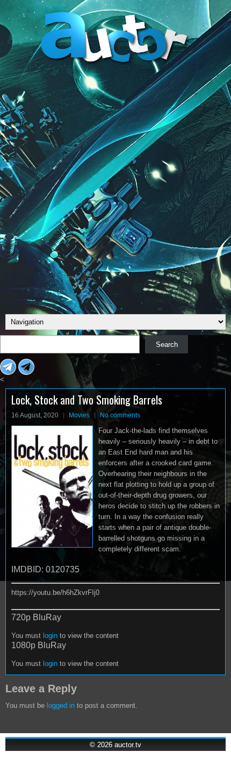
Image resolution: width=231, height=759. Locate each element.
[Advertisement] (115, 187)
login (50, 636)
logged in (61, 705)
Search (167, 345)
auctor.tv (127, 745)
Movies (79, 415)
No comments (120, 415)
